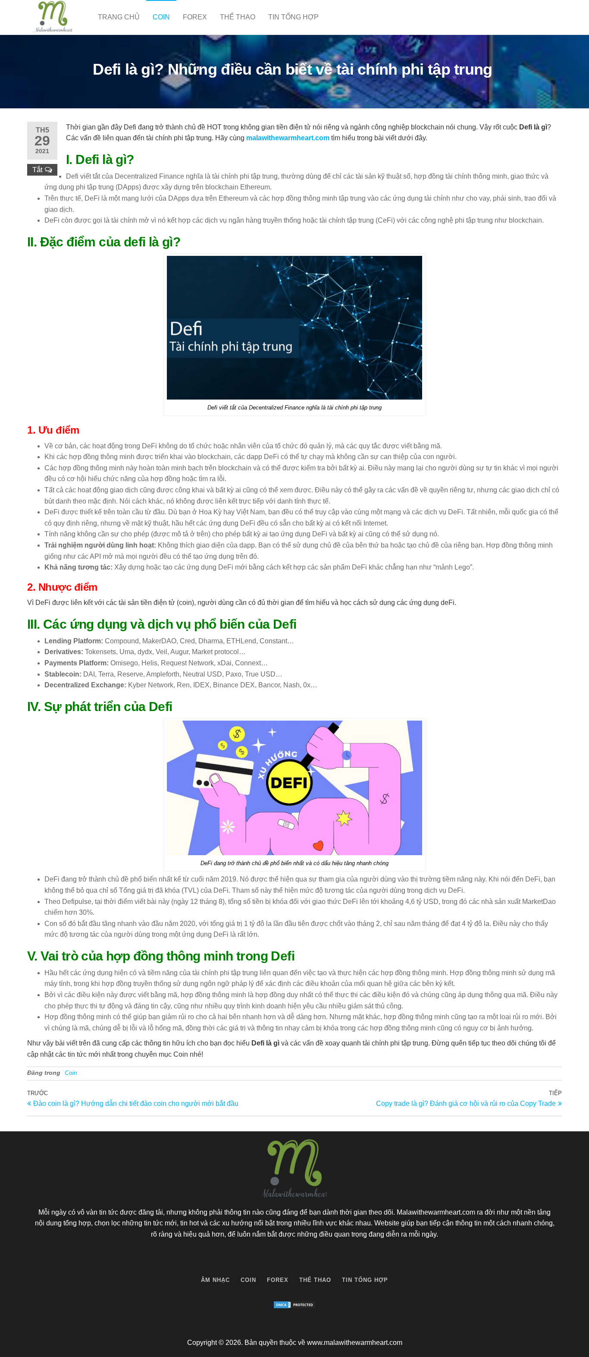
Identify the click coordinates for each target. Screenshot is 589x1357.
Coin (161, 17)
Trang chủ (119, 17)
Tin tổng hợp (293, 17)
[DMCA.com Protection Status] (294, 1304)
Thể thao (237, 17)
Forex (195, 17)
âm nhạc (215, 1280)
